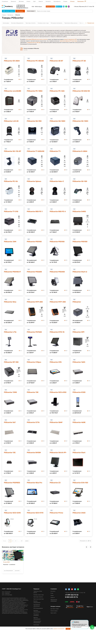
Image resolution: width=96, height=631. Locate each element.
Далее (26, 540)
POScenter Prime (56, 513)
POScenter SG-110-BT (12, 151)
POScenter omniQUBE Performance (12, 91)
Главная (4, 15)
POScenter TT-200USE (35, 151)
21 (21, 540)
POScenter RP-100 (11, 362)
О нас (52, 593)
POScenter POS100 (57, 242)
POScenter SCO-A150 (58, 392)
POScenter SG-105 (80, 181)
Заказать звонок (50, 6)
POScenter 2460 (79, 513)
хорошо (68, 628)
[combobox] (85, 541)
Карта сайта (53, 613)
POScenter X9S (56, 362)
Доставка (21, 1)
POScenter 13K (32, 392)
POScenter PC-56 (11, 181)
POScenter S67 (10, 422)
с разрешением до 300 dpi (33, 42)
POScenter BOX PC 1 (35, 211)
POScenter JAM (10, 242)
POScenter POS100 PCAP (34, 242)
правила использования (58, 628)
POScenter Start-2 (80, 272)
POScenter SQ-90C (34, 121)
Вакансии (13, 1)
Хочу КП (60, 6)
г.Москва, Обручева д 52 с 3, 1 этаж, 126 (84, 6)
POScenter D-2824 (80, 151)
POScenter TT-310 (11, 211)
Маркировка (80, 1)
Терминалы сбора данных (70, 23)
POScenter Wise (10, 302)
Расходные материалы (56, 23)
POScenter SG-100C (80, 121)
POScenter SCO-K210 (12, 513)
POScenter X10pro (34, 362)
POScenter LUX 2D (11, 121)
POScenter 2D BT (56, 61)
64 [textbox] (84, 540)
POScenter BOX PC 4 (58, 211)
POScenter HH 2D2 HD (81, 91)
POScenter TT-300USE (55, 151)
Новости (41, 1)
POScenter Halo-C (57, 181)
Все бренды (10, 15)
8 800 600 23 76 (20, 6)
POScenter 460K (79, 422)
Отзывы (65, 1)
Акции (52, 595)
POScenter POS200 (34, 272)
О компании (5, 1)
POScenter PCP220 (34, 332)
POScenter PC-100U (34, 91)
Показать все (90, 23)
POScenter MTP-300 (58, 302)
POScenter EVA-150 (80, 483)
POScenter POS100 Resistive (80, 242)
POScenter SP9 (78, 332)
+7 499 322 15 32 (20, 5)
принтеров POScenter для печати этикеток (37, 39)
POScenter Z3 (55, 483)
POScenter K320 (79, 392)
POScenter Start (79, 452)
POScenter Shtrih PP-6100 (58, 453)
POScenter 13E (10, 452)
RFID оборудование (38, 608)
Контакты (48, 1)
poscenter (17, 570)
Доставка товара (55, 608)
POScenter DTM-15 (57, 332)
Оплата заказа (54, 610)
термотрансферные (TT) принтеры (68, 41)
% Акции (72, 1)
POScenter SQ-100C (57, 121)
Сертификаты (57, 1)
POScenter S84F (56, 422)
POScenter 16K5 (79, 362)
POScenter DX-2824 (12, 61)
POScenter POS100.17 (12, 272)
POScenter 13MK (10, 392)
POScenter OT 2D (79, 61)
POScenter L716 (10, 332)
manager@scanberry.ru (22, 7)
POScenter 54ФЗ (79, 211)
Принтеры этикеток (31, 23)
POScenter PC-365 (57, 91)
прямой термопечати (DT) (70, 39)
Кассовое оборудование (17, 23)
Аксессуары (6, 23)
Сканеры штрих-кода (43, 23)
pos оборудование (8, 570)
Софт (34, 1)
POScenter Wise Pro (34, 483)
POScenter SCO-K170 (35, 513)
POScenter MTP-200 (35, 302)
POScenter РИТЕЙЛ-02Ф (78, 302)
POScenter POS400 (57, 272)
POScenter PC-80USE (35, 61)
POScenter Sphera (34, 181)
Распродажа (20, 11)
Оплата (28, 1)
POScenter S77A (33, 422)
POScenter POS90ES (12, 483)
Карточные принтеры (39, 599)
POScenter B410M (34, 452)
